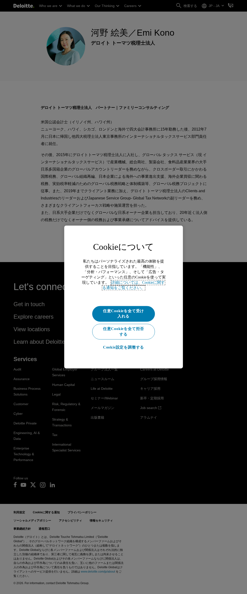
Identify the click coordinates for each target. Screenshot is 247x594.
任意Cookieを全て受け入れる (123, 313)
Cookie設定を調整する (123, 347)
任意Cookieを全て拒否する (123, 331)
